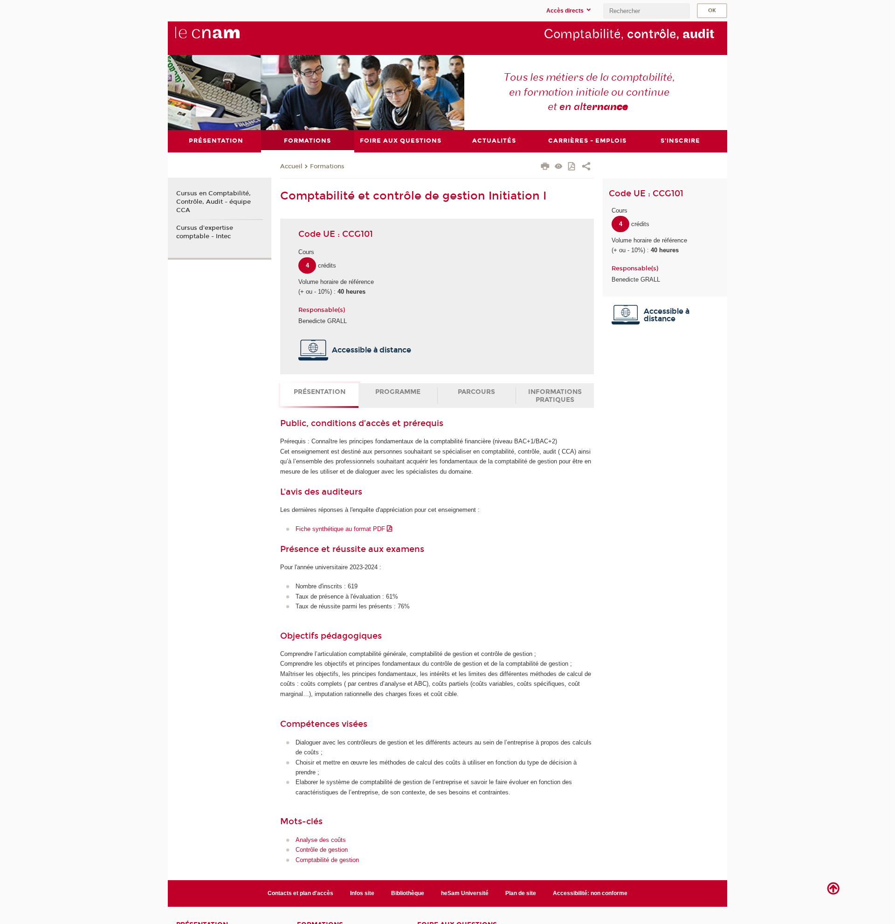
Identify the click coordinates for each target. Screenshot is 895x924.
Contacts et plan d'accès (300, 893)
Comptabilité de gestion (327, 859)
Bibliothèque (407, 893)
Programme (397, 392)
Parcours (476, 392)
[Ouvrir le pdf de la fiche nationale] (572, 167)
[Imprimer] (545, 167)
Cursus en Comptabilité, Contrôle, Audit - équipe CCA (213, 202)
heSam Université (465, 893)
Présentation (319, 392)
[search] (646, 11)
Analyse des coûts (321, 839)
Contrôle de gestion (322, 849)
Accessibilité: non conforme (590, 893)
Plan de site (520, 893)
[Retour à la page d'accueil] (222, 38)
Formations (327, 166)
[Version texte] (559, 167)
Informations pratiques (555, 396)
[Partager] (586, 167)
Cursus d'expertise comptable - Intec (204, 232)
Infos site (362, 893)
